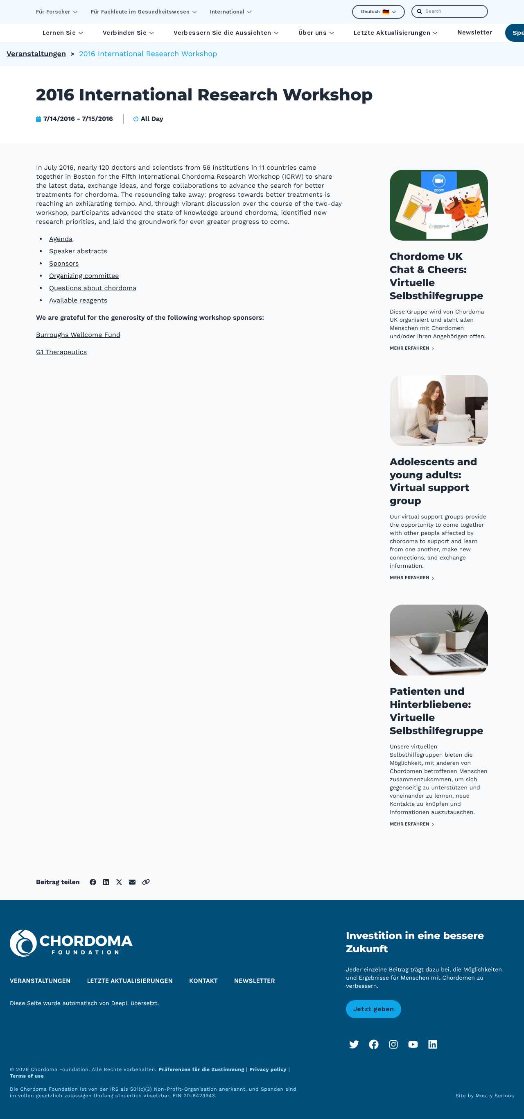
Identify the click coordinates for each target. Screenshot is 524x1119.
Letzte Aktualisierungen (392, 32)
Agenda (60, 239)
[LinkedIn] (433, 1044)
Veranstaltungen (36, 54)
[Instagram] (393, 1044)
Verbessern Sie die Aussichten (222, 32)
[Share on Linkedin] (106, 882)
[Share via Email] (132, 882)
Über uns (312, 32)
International (227, 11)
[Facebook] (374, 1044)
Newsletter (474, 32)
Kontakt (203, 981)
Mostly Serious (495, 1096)
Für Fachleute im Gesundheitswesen (140, 11)
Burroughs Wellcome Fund (78, 335)
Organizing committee (84, 276)
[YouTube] (413, 1044)
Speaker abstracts (78, 251)
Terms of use (27, 1076)
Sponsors (64, 263)
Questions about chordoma (92, 288)
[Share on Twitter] (119, 882)
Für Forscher (53, 11)
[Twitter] (354, 1044)
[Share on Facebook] (92, 882)
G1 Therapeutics (61, 352)
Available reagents (78, 300)
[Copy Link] (146, 882)
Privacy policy (268, 1069)
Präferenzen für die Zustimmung (202, 1069)
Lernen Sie (59, 32)
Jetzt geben (373, 1009)
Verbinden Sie (125, 32)
